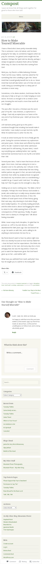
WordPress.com (8, 557)
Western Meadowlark (10, 522)
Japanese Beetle (8, 527)
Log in (5, 547)
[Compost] (21, 32)
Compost (10, 3)
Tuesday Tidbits (8, 407)
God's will (7, 285)
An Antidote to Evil (9, 424)
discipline (36, 283)
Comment (30, 369)
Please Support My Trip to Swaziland (14, 481)
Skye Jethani (7, 448)
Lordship (13, 285)
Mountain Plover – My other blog (13, 468)
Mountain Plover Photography (12, 464)
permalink (36, 285)
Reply (14, 332)
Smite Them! (7, 417)
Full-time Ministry (7, 290)
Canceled (6, 431)
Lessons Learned (21, 283)
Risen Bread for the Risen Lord (13, 491)
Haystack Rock (8, 519)
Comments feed (8, 554)
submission (20, 285)
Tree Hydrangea (8, 530)
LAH (13, 37)
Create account (8, 544)
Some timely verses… (10, 410)
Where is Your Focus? (10, 421)
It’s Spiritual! (7, 428)
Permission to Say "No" (10, 484)
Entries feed (7, 551)
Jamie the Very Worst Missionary (13, 444)
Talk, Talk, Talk (8, 494)
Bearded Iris (7, 525)
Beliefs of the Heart (9, 451)
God (2, 285)
